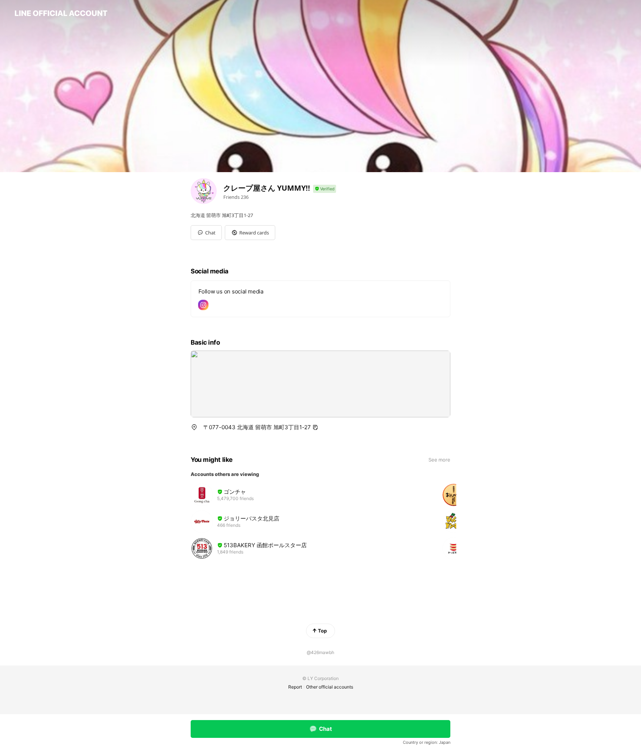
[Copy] (315, 427)
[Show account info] (324, 189)
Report (295, 687)
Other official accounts (329, 687)
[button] (250, 232)
